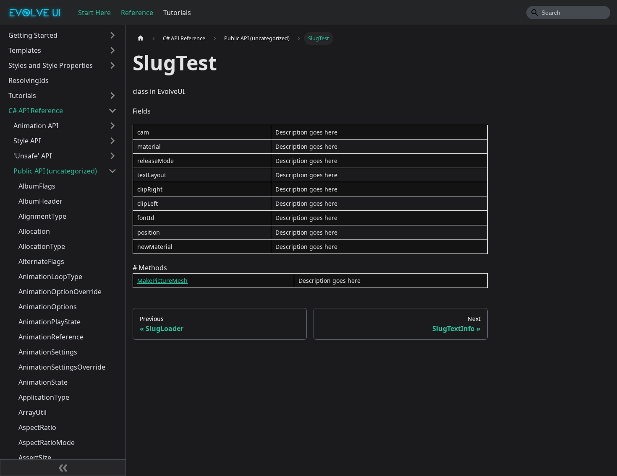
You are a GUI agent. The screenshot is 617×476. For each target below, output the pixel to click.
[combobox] (568, 12)
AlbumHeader (40, 201)
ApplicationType (43, 397)
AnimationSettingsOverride (61, 367)
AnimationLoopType (50, 276)
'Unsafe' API (32, 155)
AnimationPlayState (49, 321)
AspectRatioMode (46, 442)
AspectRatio (37, 427)
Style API (27, 140)
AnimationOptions (47, 306)
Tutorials (177, 12)
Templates (24, 50)
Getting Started (33, 35)
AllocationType (41, 246)
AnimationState (43, 382)
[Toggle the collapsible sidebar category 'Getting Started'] (112, 35)
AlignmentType (42, 216)
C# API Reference (35, 110)
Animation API (35, 125)
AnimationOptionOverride (60, 291)
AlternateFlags (41, 261)
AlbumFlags (36, 186)
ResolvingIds (28, 80)
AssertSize (34, 457)
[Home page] (141, 38)
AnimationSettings (47, 352)
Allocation (34, 231)
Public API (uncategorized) (55, 171)
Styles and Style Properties (50, 65)
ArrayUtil (32, 412)
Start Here (94, 12)
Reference (137, 12)
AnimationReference (51, 336)
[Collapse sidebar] (63, 467)
